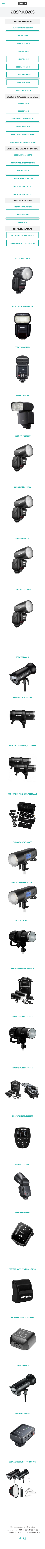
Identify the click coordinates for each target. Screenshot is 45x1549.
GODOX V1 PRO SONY (22, 436)
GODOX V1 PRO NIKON (22, 487)
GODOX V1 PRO (20, 589)
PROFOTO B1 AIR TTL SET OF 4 (22, 1068)
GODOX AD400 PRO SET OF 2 (23, 882)
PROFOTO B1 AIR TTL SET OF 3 (22, 1017)
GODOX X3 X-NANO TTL (22, 1212)
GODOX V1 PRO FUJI (22, 538)
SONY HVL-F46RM (22, 395)
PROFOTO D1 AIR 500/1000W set (22, 746)
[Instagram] (25, 1538)
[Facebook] (20, 1538)
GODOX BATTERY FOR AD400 (22, 1317)
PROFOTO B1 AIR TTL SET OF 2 (22, 968)
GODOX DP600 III (22, 1365)
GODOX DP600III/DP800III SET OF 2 (22, 1462)
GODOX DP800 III (22, 657)
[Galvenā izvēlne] (3, 3)
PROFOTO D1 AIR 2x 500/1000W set (22, 794)
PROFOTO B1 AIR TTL (22, 920)
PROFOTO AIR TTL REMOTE (22, 1116)
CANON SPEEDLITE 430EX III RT (22, 307)
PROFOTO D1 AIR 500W (22, 697)
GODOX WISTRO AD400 (22, 842)
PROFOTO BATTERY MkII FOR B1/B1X (22, 1269)
